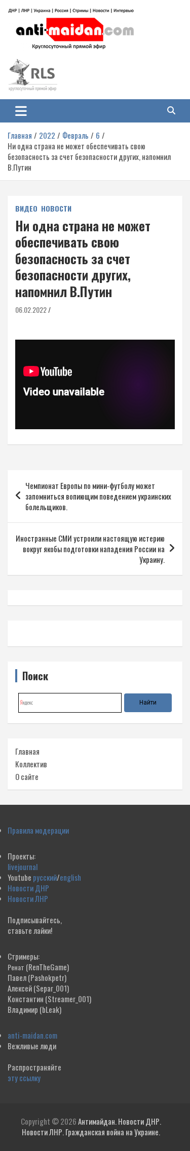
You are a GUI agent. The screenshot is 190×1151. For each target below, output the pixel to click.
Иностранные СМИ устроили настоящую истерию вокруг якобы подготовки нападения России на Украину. (90, 548)
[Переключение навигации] (21, 110)
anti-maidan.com (32, 1035)
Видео (26, 208)
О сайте (27, 776)
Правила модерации (38, 830)
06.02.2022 (31, 309)
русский (45, 877)
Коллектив (31, 763)
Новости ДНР (28, 887)
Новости (56, 208)
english (70, 877)
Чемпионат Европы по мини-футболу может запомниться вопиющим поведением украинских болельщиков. (98, 496)
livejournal (22, 866)
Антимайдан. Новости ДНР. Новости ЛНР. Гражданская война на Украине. (91, 1126)
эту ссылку (24, 1077)
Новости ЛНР (28, 898)
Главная (27, 751)
